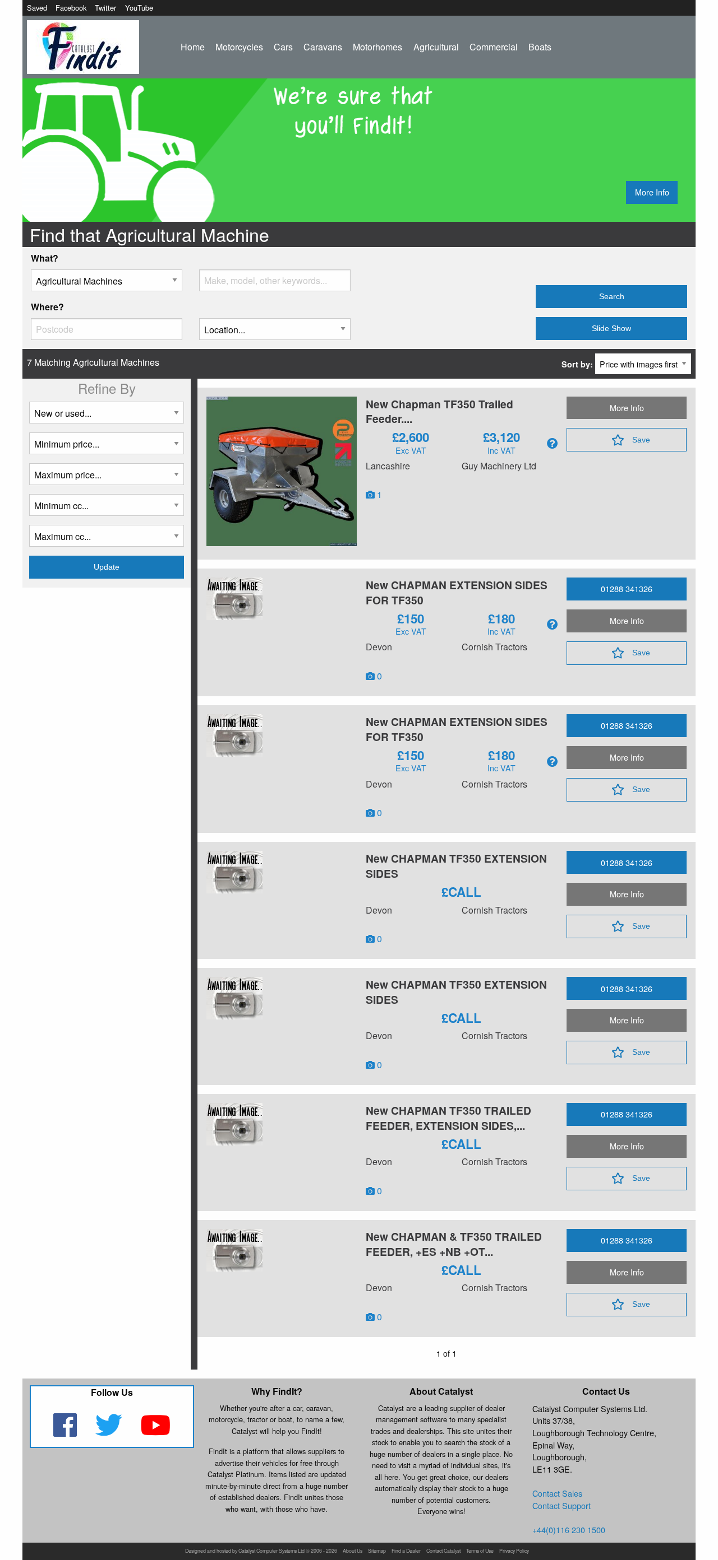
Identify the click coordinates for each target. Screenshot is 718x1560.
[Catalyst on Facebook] (66, 1432)
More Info (652, 192)
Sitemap (377, 1551)
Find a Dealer (406, 1551)
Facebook (71, 7)
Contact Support (561, 1505)
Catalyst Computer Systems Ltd (271, 1551)
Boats (539, 46)
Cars (283, 46)
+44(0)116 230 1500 (568, 1529)
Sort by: (578, 364)
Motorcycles (239, 46)
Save (641, 439)
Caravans (322, 46)
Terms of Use (480, 1551)
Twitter (105, 7)
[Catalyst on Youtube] (155, 1432)
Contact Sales (557, 1493)
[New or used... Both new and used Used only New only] (106, 417)
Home (193, 46)
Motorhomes (377, 46)
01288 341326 (626, 588)
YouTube (139, 7)
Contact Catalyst (443, 1551)
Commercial (494, 46)
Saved (37, 7)
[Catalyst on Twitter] (109, 1432)
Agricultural (436, 46)
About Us (352, 1551)
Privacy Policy (514, 1551)
